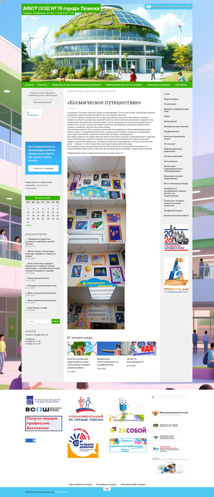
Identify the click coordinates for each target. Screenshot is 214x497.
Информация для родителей (173, 150)
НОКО (167, 116)
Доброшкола (170, 121)
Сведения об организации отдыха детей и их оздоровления (175, 192)
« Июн (28, 225)
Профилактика (171, 131)
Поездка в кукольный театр (42, 285)
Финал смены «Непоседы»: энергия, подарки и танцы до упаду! (40, 253)
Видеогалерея (171, 99)
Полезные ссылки (106, 484)
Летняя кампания (173, 156)
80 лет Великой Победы (176, 183)
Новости (42, 84)
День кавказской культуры (41, 300)
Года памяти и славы (80, 484)
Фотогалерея (170, 161)
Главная (29, 84)
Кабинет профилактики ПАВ (176, 110)
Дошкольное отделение (81, 91)
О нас (167, 94)
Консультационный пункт (174, 137)
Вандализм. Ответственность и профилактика (108, 362)
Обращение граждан (158, 84)
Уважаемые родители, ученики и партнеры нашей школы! (39, 241)
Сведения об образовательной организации (76, 84)
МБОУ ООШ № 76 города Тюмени (61, 8)
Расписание (170, 104)
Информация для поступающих (124, 84)
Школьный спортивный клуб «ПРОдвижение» (173, 168)
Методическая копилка (176, 126)
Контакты (181, 84)
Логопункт (169, 144)
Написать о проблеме (43, 168)
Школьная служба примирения (173, 177)
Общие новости (106, 91)
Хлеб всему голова (37, 308)
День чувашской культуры (41, 293)
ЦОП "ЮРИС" (61, 492)
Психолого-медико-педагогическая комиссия (174, 203)
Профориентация (173, 210)
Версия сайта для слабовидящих (171, 6)
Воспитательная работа (176, 215)
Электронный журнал (133, 484)
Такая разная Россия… (38, 278)
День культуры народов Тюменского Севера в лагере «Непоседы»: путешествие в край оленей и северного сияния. (42, 267)
